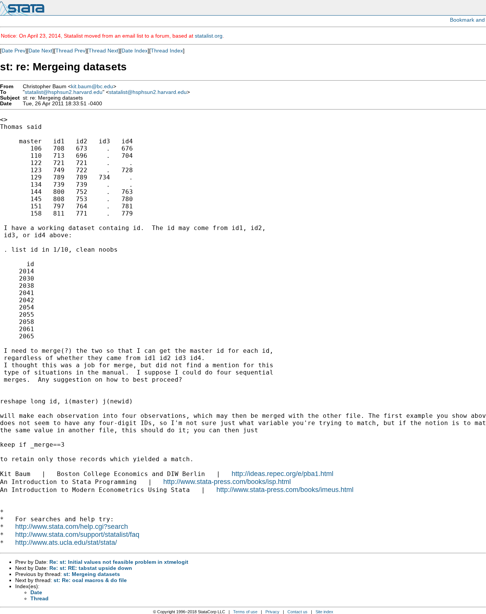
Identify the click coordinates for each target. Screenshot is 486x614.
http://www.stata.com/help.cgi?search (71, 526)
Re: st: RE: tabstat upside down (90, 568)
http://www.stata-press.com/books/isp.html (227, 481)
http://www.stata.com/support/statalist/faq (77, 534)
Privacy (272, 611)
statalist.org (208, 36)
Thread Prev (70, 51)
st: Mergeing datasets (91, 574)
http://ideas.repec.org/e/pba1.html (282, 474)
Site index (324, 611)
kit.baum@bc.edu (92, 86)
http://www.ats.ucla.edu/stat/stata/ (66, 542)
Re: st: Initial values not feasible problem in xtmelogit (118, 562)
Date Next (40, 51)
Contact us (297, 611)
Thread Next (103, 51)
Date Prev (13, 51)
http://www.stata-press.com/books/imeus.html (284, 489)
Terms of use (245, 611)
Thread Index (167, 51)
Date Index (135, 51)
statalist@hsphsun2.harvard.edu (64, 92)
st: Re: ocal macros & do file (90, 580)
